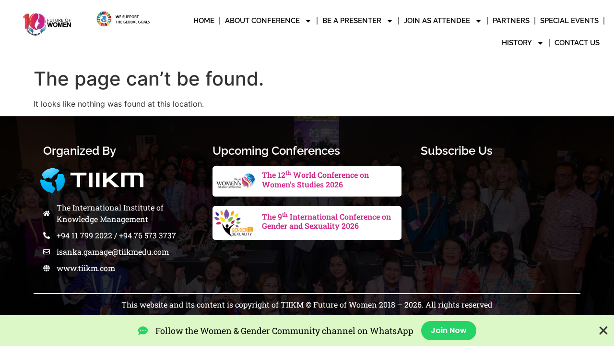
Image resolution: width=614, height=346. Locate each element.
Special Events (569, 20)
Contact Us (577, 42)
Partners (511, 20)
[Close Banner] (603, 330)
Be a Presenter (351, 20)
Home (203, 20)
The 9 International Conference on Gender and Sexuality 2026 (326, 221)
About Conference (262, 20)
